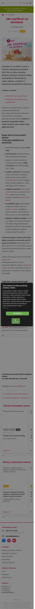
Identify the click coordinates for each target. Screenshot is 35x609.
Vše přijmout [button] (17, 313)
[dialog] (17, 304)
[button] (17, 321)
